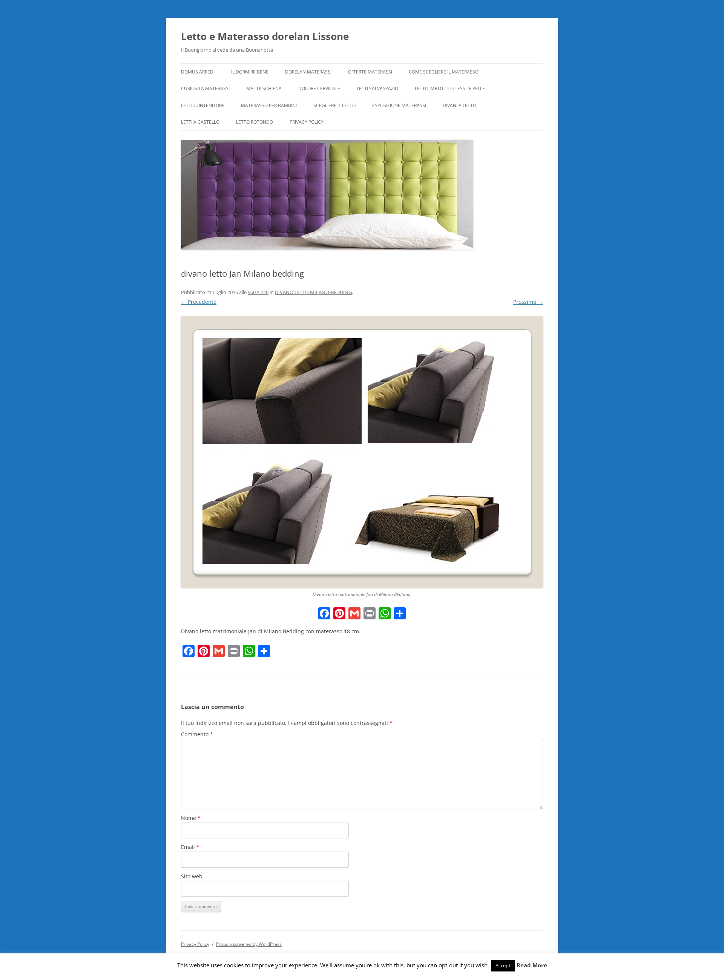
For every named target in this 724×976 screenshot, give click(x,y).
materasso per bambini (269, 105)
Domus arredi (198, 72)
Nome (191, 817)
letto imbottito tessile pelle (450, 88)
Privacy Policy (307, 122)
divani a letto (459, 105)
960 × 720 (258, 292)
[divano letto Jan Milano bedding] (362, 452)
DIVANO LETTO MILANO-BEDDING (313, 292)
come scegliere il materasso (444, 72)
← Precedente (198, 301)
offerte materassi (370, 72)
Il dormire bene (249, 72)
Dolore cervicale (319, 88)
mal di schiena (264, 88)
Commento (197, 734)
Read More (532, 965)
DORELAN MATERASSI (308, 72)
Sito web (191, 876)
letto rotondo (254, 122)
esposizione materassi (399, 105)
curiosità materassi (205, 88)
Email (190, 846)
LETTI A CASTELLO (200, 122)
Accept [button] (503, 965)
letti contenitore (202, 105)
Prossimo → (528, 301)
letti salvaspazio (377, 88)
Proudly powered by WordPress (249, 944)
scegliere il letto (334, 105)
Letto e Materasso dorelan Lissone (265, 36)
